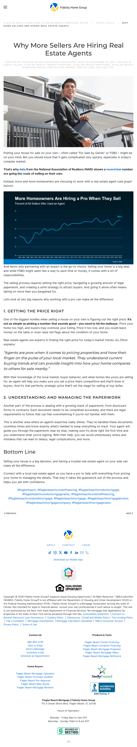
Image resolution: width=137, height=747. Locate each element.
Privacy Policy (11, 624)
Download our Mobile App (68, 559)
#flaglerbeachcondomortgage (98, 490)
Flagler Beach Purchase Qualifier (35, 676)
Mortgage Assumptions (41, 620)
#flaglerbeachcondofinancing (57, 490)
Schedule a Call (35, 652)
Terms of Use (30, 624)
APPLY (51, 545)
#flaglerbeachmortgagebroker (107, 498)
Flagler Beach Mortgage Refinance (102, 656)
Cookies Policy (55, 617)
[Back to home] (68, 7)
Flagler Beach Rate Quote (35, 683)
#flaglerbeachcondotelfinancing (92, 494)
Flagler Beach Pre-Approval (35, 680)
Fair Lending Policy (122, 617)
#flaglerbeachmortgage (70, 498)
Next (128, 513)
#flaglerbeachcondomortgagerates (46, 494)
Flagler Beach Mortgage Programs (102, 649)
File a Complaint (15, 620)
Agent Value (13, 64)
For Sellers (86, 67)
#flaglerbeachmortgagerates (91, 502)
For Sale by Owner (61, 67)
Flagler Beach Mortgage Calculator (35, 673)
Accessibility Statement (96, 614)
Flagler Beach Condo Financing (47, 64)
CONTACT (69, 545)
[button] (5, 7)
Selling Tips (105, 67)
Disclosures (73, 617)
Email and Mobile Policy (96, 617)
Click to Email (35, 645)
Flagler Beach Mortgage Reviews (35, 687)
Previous (11, 513)
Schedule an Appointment (35, 655)
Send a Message (35, 648)
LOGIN (86, 545)
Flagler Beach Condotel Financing (102, 645)
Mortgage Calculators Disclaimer (74, 620)
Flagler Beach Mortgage (91, 64)
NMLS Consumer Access (109, 620)
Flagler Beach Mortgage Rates (102, 652)
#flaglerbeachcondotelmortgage (30, 498)
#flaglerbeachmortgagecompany (48, 502)
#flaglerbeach (26, 490)
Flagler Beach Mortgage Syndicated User (53, 62)
